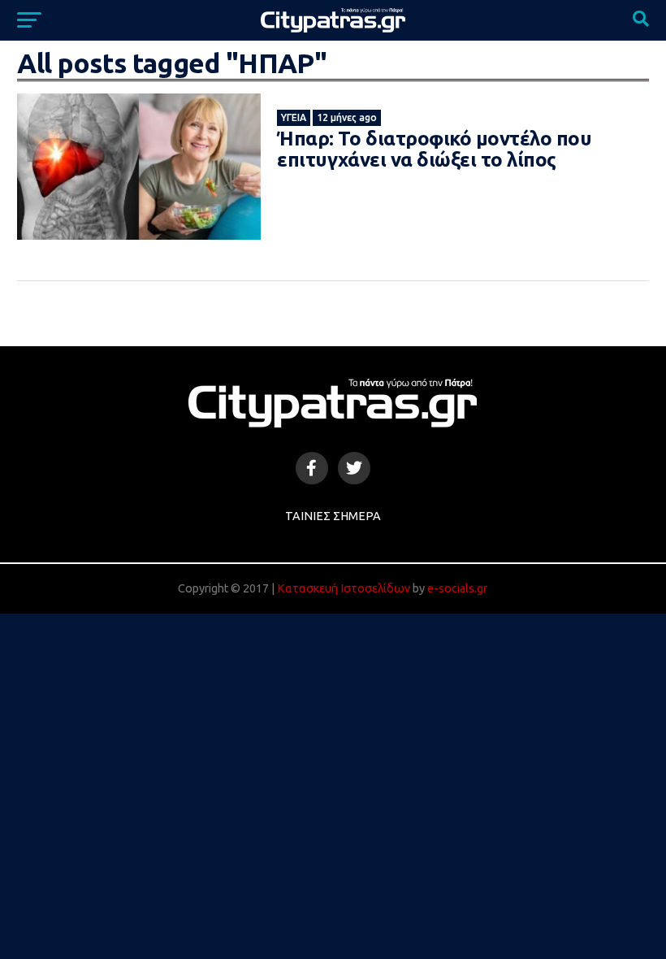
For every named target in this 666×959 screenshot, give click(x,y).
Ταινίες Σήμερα (333, 516)
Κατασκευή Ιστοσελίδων (343, 588)
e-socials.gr (457, 588)
